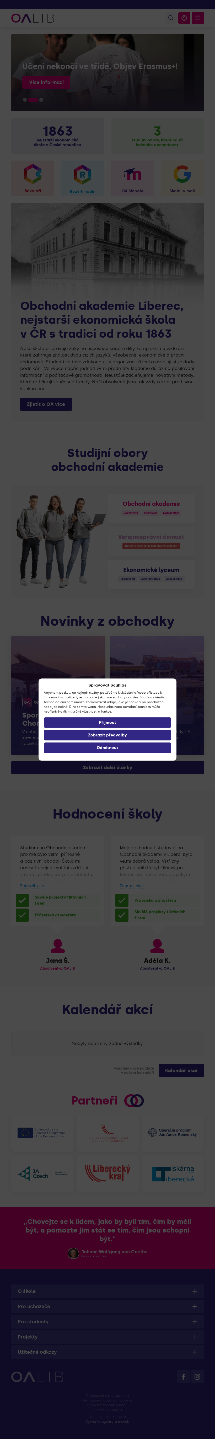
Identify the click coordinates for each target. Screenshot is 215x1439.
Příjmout (107, 722)
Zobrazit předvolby (107, 735)
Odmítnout (107, 747)
